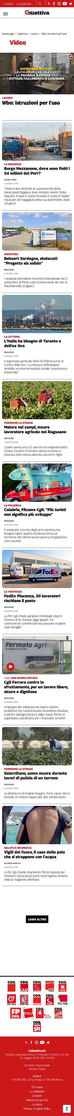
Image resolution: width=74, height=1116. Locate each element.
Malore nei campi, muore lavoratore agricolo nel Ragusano (35, 429)
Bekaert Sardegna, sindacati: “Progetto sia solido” (31, 260)
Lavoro (34, 33)
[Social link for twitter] (48, 3)
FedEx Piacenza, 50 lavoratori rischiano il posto (32, 598)
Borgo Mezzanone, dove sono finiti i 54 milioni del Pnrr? (37, 170)
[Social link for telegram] (70, 3)
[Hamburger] (5, 14)
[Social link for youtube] (65, 3)
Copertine (22, 33)
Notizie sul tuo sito (37, 1100)
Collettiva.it (37, 1050)
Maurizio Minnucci (12, 863)
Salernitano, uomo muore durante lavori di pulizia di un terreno (35, 775)
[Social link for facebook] (54, 3)
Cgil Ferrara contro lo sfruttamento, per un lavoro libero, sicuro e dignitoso (36, 687)
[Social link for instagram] (59, 3)
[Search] (39, 4)
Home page (8, 33)
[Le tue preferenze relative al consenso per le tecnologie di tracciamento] (67, 1109)
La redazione (24, 3)
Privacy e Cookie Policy (37, 1108)
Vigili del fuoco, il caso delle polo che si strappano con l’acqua (34, 854)
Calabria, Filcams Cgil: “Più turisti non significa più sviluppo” (35, 512)
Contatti (8, 3)
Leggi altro (37, 919)
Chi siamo (37, 1087)
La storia (37, 1104)
